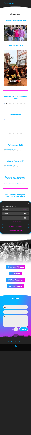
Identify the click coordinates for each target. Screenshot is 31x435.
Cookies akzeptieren (15, 221)
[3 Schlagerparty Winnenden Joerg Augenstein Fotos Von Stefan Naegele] (15, 200)
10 (19, 39)
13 (23, 39)
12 (22, 39)
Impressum (10, 340)
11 (20, 103)
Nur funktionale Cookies (15, 226)
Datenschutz (18, 340)
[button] (28, 203)
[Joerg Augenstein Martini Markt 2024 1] (10, 165)
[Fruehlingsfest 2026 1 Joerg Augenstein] (15, 86)
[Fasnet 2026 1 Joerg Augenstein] (15, 120)
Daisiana (16, 273)
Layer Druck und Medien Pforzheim (18, 348)
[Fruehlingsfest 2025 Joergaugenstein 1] (10, 149)
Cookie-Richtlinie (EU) (11, 342)
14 (24, 103)
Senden (23, 329)
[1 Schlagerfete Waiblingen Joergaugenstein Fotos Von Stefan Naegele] (15, 183)
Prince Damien (15, 286)
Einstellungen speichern (15, 230)
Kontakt (21, 342)
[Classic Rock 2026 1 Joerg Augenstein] (9, 102)
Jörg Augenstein (15, 280)
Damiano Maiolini (16, 267)
